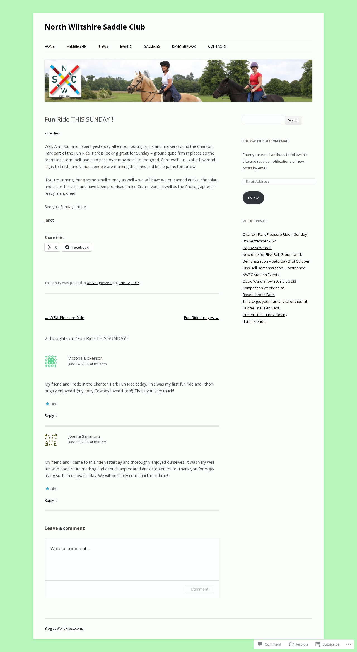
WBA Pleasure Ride (64, 317)
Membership (77, 46)
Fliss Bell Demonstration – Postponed (274, 267)
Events (126, 46)
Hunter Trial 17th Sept (261, 308)
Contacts (217, 46)
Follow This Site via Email (266, 141)
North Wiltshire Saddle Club (95, 27)
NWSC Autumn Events (261, 274)
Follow (253, 197)
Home (49, 46)
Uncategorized (99, 282)
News (103, 46)
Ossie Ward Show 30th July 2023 (269, 281)
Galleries (152, 46)
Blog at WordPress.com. (64, 628)
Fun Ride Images (201, 317)
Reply (49, 415)
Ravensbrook (184, 46)
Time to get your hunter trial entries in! (275, 301)
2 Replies (52, 133)
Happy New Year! (257, 247)
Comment (199, 589)
